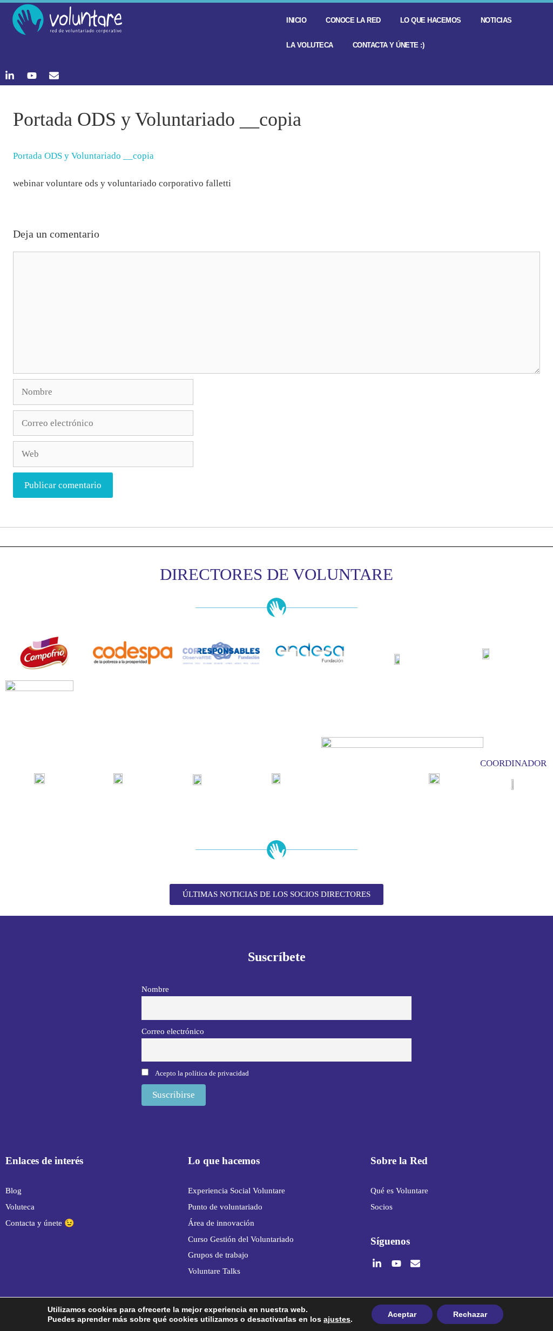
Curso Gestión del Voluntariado (241, 1239)
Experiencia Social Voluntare (236, 1190)
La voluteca (309, 45)
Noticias (496, 20)
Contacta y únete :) (388, 45)
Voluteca (20, 1206)
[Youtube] (32, 75)
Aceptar (402, 1314)
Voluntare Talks (214, 1271)
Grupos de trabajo (218, 1255)
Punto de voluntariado (225, 1206)
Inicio (296, 20)
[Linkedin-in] (9, 75)
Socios (381, 1206)
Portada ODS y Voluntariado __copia (83, 156)
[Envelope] (54, 75)
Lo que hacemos (430, 20)
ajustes (336, 1319)
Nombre (155, 989)
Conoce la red (353, 20)
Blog (13, 1190)
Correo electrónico (172, 1031)
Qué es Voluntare (399, 1190)
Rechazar (470, 1314)
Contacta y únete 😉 (40, 1223)
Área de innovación (221, 1223)
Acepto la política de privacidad (202, 1073)
